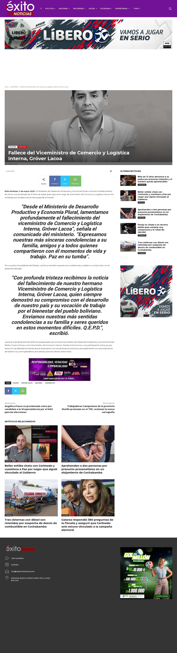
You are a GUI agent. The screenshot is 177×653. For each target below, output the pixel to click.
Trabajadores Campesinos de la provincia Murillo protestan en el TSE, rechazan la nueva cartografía (88, 409)
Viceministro (50, 383)
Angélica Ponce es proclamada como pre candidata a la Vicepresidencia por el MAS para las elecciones (29, 409)
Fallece (16, 383)
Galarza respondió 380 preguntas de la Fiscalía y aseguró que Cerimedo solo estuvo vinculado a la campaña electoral (87, 525)
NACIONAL (14, 87)
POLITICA (8, 461)
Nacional (38, 383)
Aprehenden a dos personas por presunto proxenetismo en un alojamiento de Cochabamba (84, 469)
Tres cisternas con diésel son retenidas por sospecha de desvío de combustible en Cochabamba (31, 523)
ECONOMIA (8, 515)
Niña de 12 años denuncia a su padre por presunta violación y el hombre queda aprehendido (155, 179)
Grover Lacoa (27, 383)
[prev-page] (121, 258)
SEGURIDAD (142, 185)
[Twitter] (15, 390)
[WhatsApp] (22, 390)
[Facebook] (8, 390)
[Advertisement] (88, 68)
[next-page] (125, 258)
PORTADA (22, 147)
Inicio (6, 87)
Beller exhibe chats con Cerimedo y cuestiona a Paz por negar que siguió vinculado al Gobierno (31, 469)
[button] (170, 8)
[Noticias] (20, 8)
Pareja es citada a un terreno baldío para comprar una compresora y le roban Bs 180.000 (153, 228)
